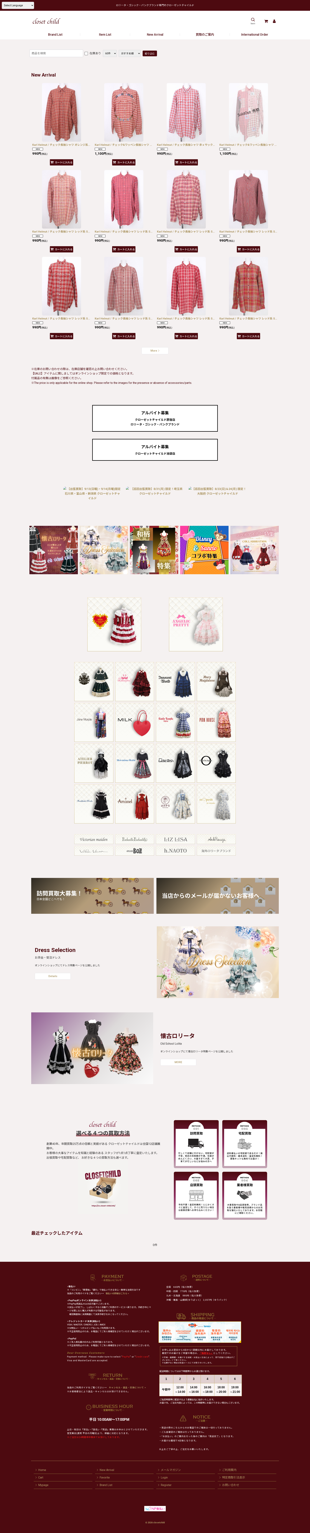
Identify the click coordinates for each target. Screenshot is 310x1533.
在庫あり (95, 53)
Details (52, 976)
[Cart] (266, 21)
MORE (178, 1062)
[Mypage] (274, 21)
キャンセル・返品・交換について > (127, 1387)
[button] (252, 21)
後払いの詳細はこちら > (117, 1293)
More (154, 350)
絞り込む (150, 53)
